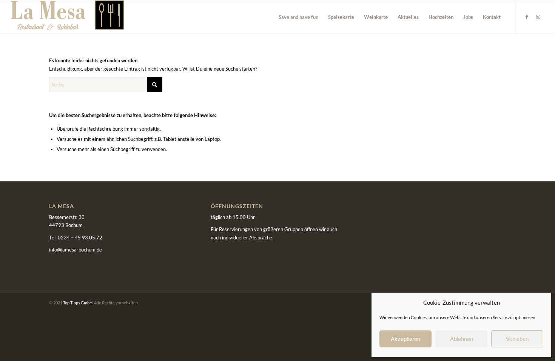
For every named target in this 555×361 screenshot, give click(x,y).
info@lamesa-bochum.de (75, 250)
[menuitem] (298, 17)
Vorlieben (517, 339)
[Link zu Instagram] (538, 16)
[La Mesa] (67, 17)
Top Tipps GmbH (77, 302)
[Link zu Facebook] (527, 16)
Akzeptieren (405, 339)
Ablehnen (461, 339)
